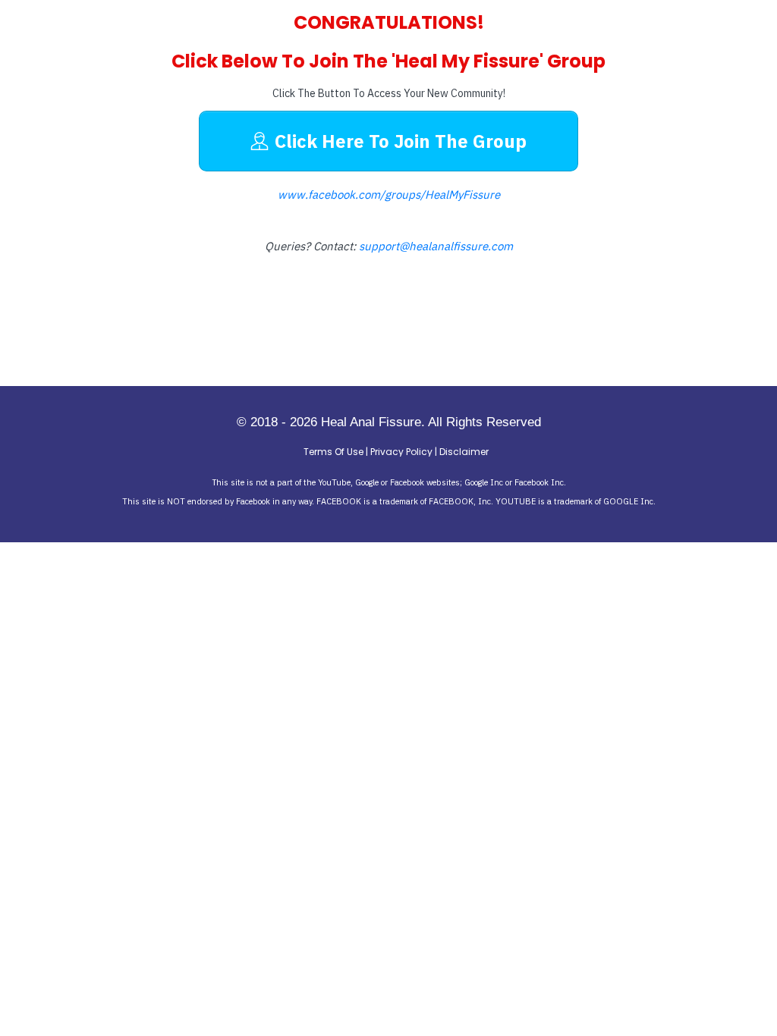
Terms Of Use (333, 451)
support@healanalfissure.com (436, 246)
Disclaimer (464, 451)
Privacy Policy (401, 451)
